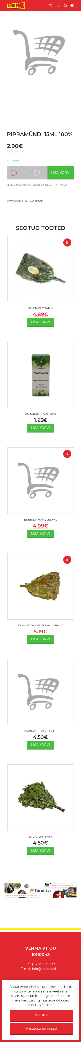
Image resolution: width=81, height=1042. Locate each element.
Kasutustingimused (41, 1028)
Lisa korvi (60, 173)
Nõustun (41, 1015)
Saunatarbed (34, 201)
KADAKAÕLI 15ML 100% (40, 414)
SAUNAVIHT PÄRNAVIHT (40, 731)
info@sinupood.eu (46, 969)
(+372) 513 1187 (43, 964)
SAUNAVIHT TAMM (40, 308)
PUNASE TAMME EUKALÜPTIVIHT (40, 625)
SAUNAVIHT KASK (40, 836)
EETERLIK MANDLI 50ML (40, 519)
